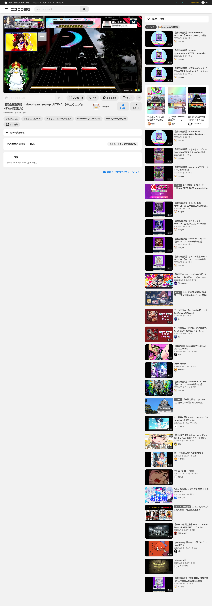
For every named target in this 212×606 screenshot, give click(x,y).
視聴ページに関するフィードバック (123, 228)
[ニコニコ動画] (21, 9)
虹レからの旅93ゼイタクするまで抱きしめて (196, 118)
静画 (16, 2)
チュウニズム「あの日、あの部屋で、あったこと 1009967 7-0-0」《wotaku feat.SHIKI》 (191, 329)
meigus (105, 106)
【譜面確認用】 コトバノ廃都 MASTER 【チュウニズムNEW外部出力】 (191, 204)
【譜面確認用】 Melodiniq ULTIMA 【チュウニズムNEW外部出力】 (190, 383)
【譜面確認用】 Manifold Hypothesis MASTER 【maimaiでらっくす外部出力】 (191, 52)
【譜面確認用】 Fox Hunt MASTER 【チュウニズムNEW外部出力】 (190, 240)
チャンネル (30, 2)
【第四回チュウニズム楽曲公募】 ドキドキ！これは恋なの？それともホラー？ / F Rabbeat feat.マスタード (191, 276)
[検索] (84, 9)
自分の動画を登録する (23, 173)
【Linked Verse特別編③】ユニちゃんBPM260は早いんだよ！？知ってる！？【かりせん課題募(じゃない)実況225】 (177, 118)
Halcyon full (180, 560)
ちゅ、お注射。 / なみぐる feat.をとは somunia (191, 490)
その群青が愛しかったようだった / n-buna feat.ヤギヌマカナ (191, 418)
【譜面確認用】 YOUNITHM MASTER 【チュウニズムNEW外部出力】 (191, 579)
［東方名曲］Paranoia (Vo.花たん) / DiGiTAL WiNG (190, 347)
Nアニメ (51, 2)
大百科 (38, 2)
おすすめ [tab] (150, 27)
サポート (135, 108)
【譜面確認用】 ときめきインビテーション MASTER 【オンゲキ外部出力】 (190, 151)
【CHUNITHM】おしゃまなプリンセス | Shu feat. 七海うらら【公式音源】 (190, 436)
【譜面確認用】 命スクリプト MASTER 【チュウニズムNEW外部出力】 (191, 222)
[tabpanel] (177, 311)
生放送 (21, 2)
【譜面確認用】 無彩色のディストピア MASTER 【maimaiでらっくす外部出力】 (190, 69)
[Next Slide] (136, 200)
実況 (44, 2)
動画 (11, 2)
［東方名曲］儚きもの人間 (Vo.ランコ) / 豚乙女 (190, 543)
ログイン (179, 2)
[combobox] (57, 9)
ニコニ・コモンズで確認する (123, 144)
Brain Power (180, 363)
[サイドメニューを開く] (6, 9)
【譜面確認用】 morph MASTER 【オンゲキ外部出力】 (191, 168)
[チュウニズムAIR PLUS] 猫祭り (188, 453)
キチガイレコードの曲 (184, 471)
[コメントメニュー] (204, 19)
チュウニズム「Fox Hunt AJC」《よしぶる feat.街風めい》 (190, 311)
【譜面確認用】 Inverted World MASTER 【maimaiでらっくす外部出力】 (191, 34)
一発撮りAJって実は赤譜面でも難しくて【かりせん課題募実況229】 (155, 118)
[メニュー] (139, 98)
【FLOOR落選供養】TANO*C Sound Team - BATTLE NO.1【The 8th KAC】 (191, 526)
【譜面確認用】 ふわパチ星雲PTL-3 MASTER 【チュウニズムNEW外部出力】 (191, 258)
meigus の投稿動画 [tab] (170, 27)
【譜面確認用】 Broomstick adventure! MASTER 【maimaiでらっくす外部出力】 (190, 133)
